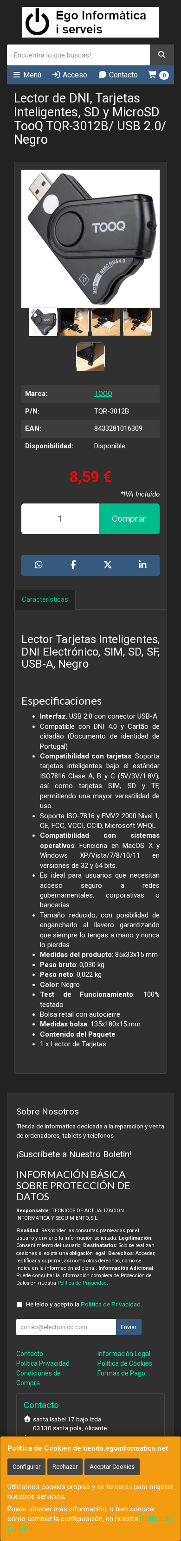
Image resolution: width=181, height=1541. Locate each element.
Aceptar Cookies (112, 1466)
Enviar (128, 1327)
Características (45, 599)
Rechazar (65, 1466)
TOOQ (103, 393)
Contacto (122, 74)
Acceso (74, 74)
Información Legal (123, 1353)
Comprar (129, 518)
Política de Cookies (124, 1363)
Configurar (26, 1466)
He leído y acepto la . (84, 1304)
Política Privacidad (43, 1363)
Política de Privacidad (82, 1283)
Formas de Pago (121, 1373)
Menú (31, 74)
